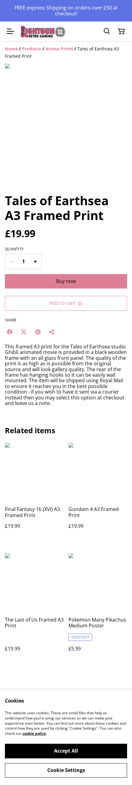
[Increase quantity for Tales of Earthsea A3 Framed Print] (35, 261)
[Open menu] (10, 31)
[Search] (106, 31)
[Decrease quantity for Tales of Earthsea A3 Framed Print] (11, 261)
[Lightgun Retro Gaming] (43, 31)
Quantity (14, 249)
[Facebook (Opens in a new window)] (9, 331)
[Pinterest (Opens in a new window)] (37, 331)
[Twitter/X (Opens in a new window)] (23, 331)
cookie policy (34, 733)
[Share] (51, 331)
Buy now (66, 281)
